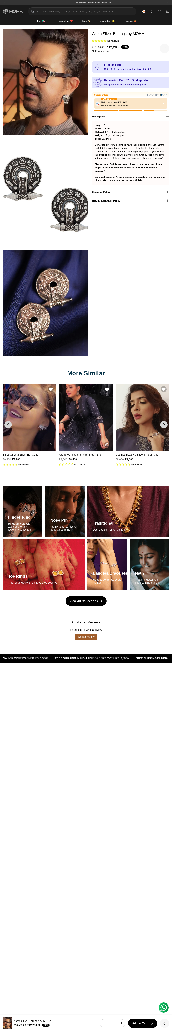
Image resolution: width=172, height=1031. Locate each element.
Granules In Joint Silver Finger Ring (24, 454)
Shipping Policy (101, 192)
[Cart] (167, 11)
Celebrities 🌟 (107, 21)
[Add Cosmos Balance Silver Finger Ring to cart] (107, 445)
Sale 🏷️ (86, 21)
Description (98, 116)
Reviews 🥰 (130, 21)
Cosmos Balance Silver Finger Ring (80, 454)
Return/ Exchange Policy (106, 200)
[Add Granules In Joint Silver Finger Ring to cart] (51, 445)
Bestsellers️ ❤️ (65, 21)
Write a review (86, 636)
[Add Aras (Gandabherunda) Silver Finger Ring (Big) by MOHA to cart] (164, 445)
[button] (99, 40)
